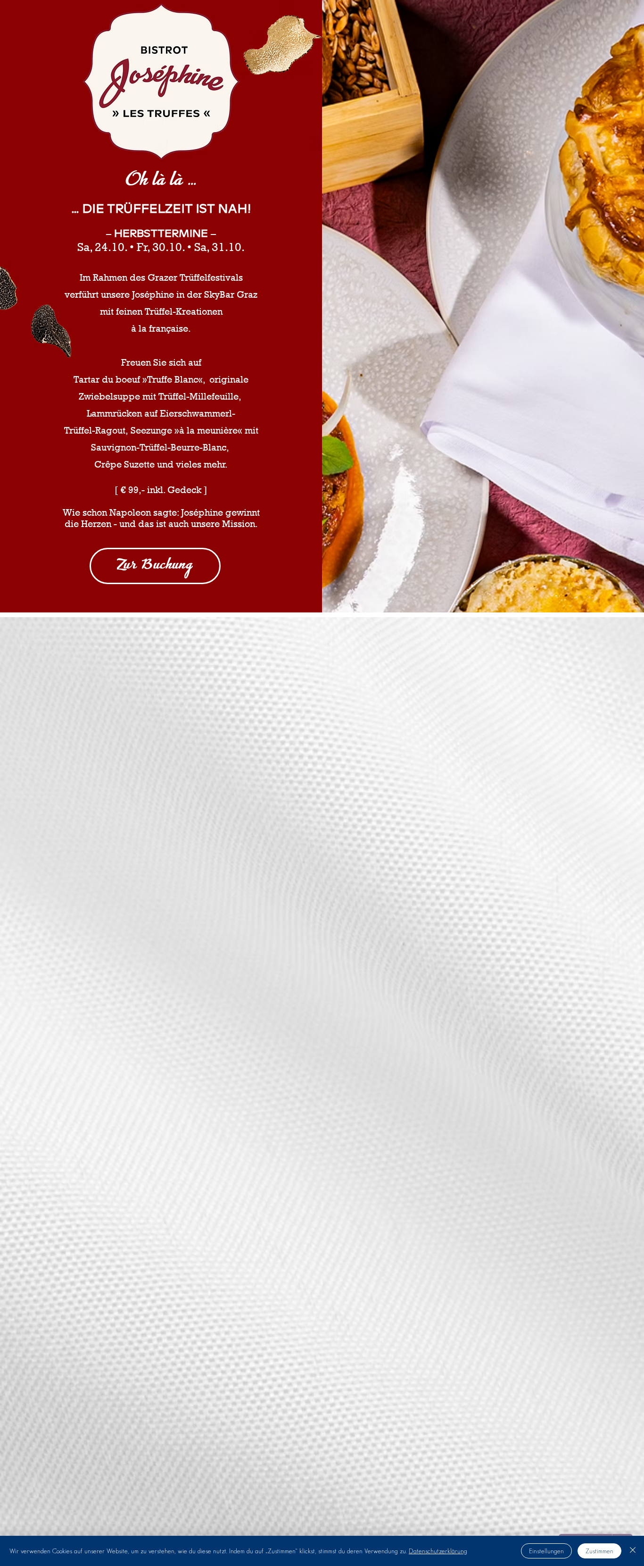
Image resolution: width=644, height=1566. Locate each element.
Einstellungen (546, 1551)
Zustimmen (599, 1551)
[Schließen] (632, 1550)
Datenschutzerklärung (438, 1551)
